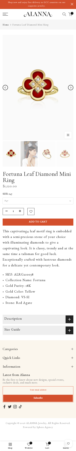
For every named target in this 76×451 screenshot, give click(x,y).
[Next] (70, 87)
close (72, 4)
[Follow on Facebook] (4, 406)
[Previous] (5, 87)
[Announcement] (36, 4)
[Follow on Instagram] (15, 406)
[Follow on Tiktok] (20, 406)
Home (6, 25)
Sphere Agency (45, 427)
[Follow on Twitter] (9, 406)
